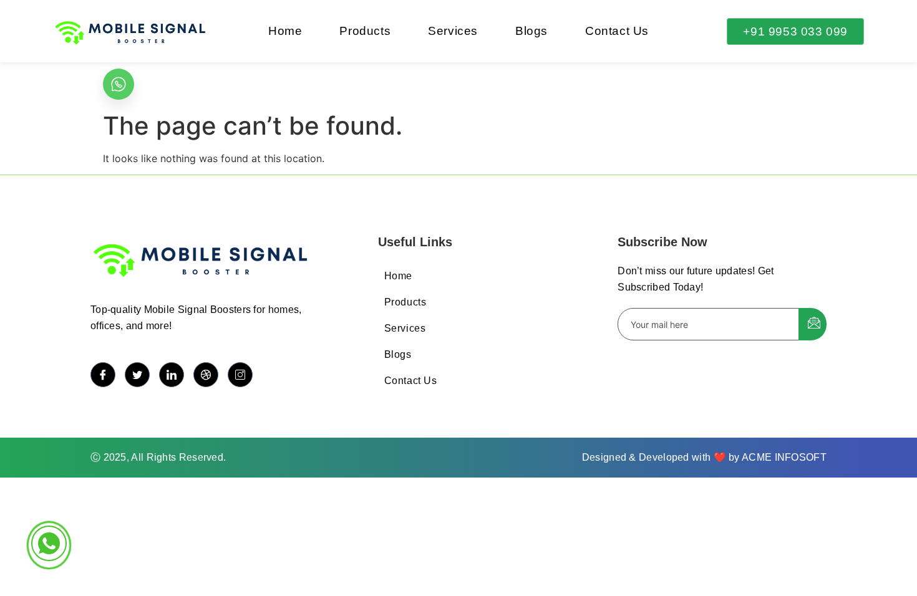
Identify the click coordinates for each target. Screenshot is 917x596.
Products (365, 30)
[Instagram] (240, 374)
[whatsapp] (118, 84)
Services (453, 30)
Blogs (531, 30)
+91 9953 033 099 (795, 31)
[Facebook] (102, 374)
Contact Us (617, 30)
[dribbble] (205, 374)
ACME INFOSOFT (784, 457)
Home (285, 30)
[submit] (812, 324)
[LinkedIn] (171, 374)
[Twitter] (137, 374)
